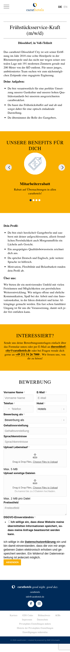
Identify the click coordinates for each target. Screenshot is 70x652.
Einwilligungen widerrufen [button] (35, 632)
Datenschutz (42, 619)
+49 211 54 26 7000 (27, 354)
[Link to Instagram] (39, 604)
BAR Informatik (53, 640)
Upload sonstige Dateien (19, 473)
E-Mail (41, 392)
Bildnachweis (44, 615)
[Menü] (8, 6)
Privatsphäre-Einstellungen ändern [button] (35, 623)
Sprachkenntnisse (15, 436)
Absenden (12, 562)
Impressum (27, 619)
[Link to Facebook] (31, 604)
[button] (31, 200)
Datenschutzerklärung (40, 541)
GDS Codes (27, 615)
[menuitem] (8, 6)
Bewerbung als (14, 414)
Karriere (13, 615)
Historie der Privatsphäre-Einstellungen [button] (35, 627)
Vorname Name (14, 392)
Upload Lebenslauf (16, 447)
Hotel (41, 403)
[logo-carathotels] (35, 6)
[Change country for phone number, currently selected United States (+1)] (7, 409)
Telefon (9, 403)
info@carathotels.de (35, 596)
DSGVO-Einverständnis (19, 517)
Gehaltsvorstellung (16, 425)
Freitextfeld (11, 502)
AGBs (57, 615)
